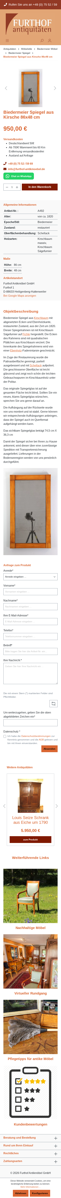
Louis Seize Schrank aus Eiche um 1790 (30, 820)
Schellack (36, 365)
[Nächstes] (55, 88)
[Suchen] (42, 40)
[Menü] (7, 40)
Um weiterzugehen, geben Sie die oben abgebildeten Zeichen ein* (27, 714)
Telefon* (8, 630)
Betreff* (7, 645)
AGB (41, 739)
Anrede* (8, 570)
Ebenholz (16, 350)
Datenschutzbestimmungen (36, 736)
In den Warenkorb (39, 186)
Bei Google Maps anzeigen (19, 295)
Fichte (26, 334)
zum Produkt (30, 839)
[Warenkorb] (56, 39)
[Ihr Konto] (50, 40)
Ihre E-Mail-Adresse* (15, 615)
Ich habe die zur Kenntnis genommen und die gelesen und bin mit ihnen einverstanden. (32, 740)
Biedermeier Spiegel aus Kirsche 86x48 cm (27, 56)
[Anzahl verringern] (7, 187)
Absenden (49, 748)
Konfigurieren (40, 1193)
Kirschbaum (41, 318)
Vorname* (9, 585)
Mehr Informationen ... (30, 1187)
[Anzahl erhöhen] (17, 187)
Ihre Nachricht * (12, 660)
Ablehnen (20, 1193)
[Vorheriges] (5, 88)
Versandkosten (13, 139)
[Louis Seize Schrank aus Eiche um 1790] (30, 796)
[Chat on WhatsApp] (18, 175)
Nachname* (10, 600)
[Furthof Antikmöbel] (30, 24)
